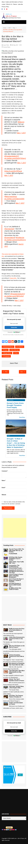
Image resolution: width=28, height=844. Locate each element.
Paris (16, 353)
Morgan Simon (7, 353)
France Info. (13, 278)
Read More (22, 417)
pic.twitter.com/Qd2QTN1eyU (15, 158)
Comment (5, 471)
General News (6, 47)
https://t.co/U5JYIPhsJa (13, 171)
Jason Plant (6, 45)
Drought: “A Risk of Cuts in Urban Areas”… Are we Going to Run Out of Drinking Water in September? (16, 443)
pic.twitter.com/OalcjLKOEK (14, 199)
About (3, 2)
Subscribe (14, 327)
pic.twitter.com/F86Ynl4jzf (14, 296)
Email (4, 487)
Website (4, 494)
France (5, 350)
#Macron (21, 122)
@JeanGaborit (9, 237)
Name (4, 480)
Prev (6, 371)
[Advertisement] (15, 528)
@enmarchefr (9, 229)
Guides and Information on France (14, 2)
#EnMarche (20, 237)
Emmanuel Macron (8, 346)
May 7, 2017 (21, 133)
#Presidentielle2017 (11, 156)
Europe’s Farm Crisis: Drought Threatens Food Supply (15, 405)
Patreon (15, 4)
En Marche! (20, 346)
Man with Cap (15, 350)
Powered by (10, 332)
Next (21, 371)
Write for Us (9, 4)
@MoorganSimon (10, 196)
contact (3, 4)
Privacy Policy (5, 6)
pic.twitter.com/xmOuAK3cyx (15, 240)
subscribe (20, 4)
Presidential (7, 356)
